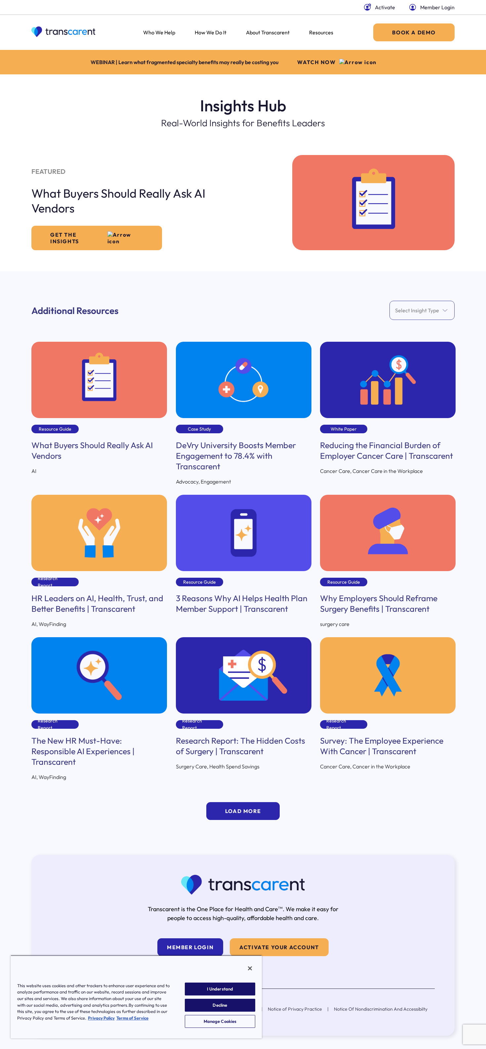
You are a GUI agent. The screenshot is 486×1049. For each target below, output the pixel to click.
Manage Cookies (220, 1021)
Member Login (437, 7)
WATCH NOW (316, 62)
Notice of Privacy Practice (295, 1009)
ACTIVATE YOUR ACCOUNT (279, 947)
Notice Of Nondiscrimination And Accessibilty (380, 1009)
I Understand (220, 988)
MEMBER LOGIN (190, 947)
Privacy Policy (101, 1018)
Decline (220, 1005)
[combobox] (395, 310)
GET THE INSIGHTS (64, 238)
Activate (385, 7)
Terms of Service (132, 1018)
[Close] (250, 968)
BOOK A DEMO (414, 32)
